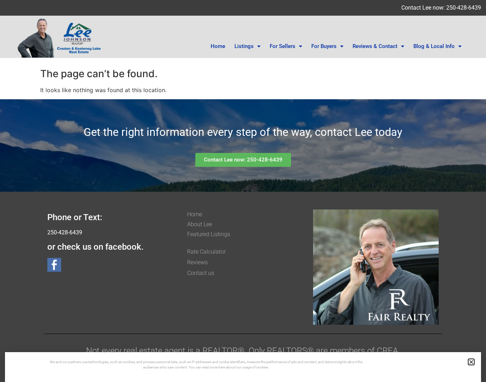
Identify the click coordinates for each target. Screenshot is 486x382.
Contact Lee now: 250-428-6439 (441, 7)
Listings (244, 46)
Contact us (200, 273)
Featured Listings (208, 234)
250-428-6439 (64, 232)
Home (218, 46)
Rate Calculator (206, 251)
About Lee (199, 224)
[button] (471, 362)
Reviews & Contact (375, 46)
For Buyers (324, 46)
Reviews (197, 262)
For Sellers (282, 46)
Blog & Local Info (434, 46)
